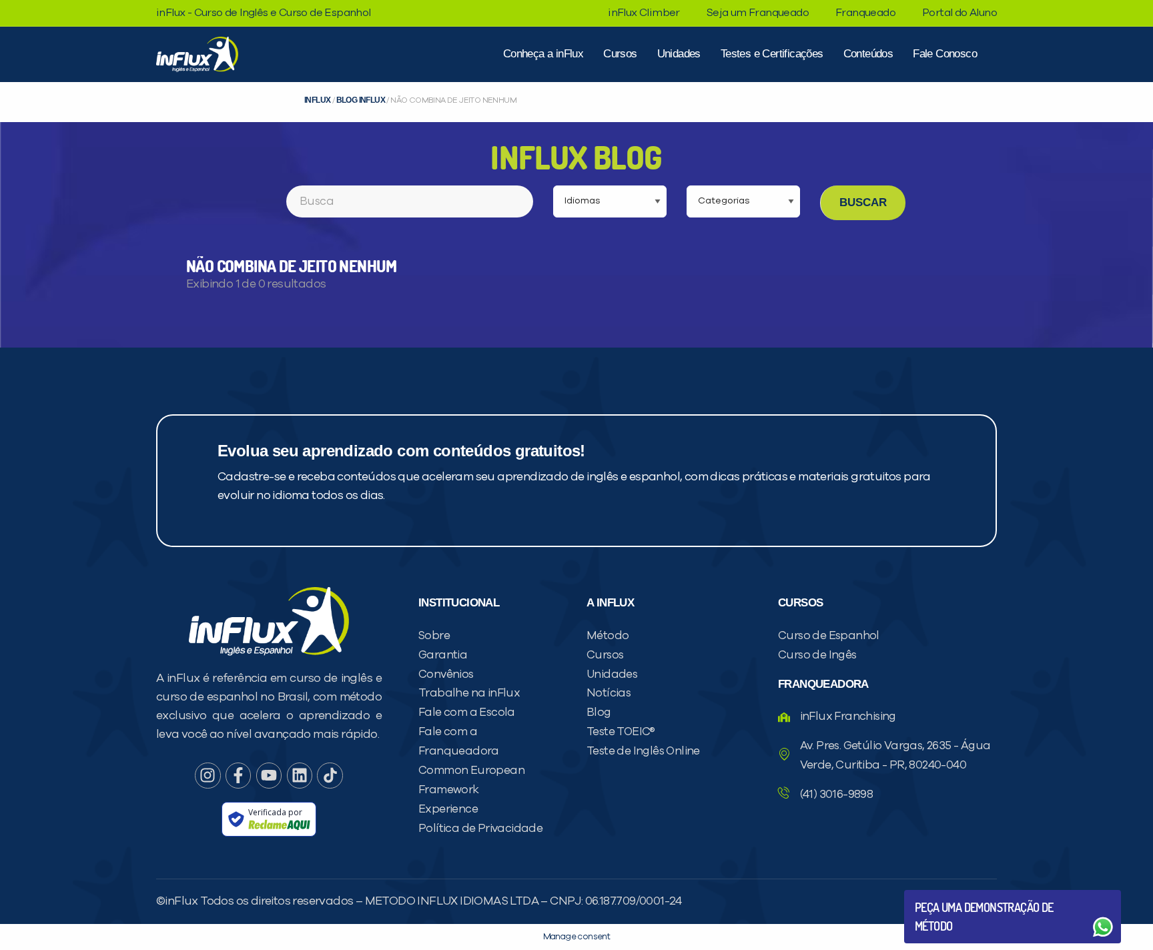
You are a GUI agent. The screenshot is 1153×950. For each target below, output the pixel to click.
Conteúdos (868, 53)
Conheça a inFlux (543, 53)
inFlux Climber (644, 12)
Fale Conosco (945, 53)
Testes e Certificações (772, 53)
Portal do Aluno (959, 12)
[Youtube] (269, 775)
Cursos (620, 53)
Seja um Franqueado (758, 12)
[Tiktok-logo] (329, 775)
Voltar (946, 895)
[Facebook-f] (238, 775)
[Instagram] (207, 775)
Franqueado (865, 12)
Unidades (679, 53)
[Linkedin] (299, 775)
